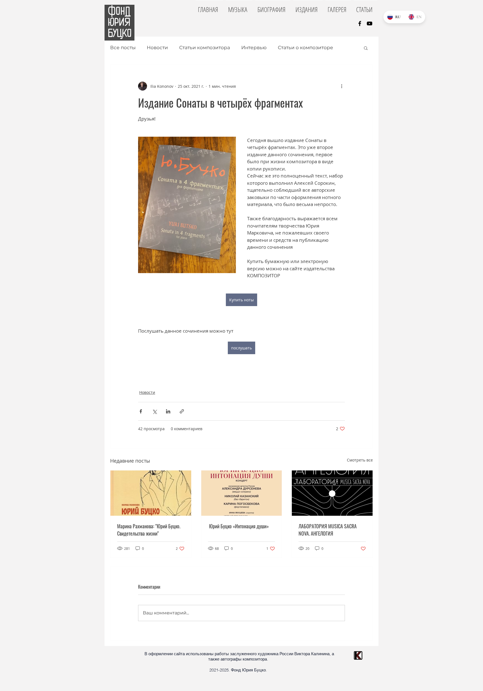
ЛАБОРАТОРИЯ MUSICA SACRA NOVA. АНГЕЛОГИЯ (328, 529)
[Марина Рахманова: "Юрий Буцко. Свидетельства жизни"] (150, 493)
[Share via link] (181, 411)
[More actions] (341, 86)
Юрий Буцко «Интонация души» (238, 526)
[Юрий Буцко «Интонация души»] (241, 493)
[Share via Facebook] (140, 411)
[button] (365, 48)
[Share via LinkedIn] (168, 411)
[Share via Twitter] (154, 411)
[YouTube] (369, 23)
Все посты (123, 47)
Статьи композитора (204, 47)
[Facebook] (359, 23)
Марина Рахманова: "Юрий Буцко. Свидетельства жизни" (148, 529)
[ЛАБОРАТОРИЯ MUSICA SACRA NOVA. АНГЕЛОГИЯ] (332, 493)
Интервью (254, 47)
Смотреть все (360, 460)
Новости (157, 47)
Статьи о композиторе (305, 47)
